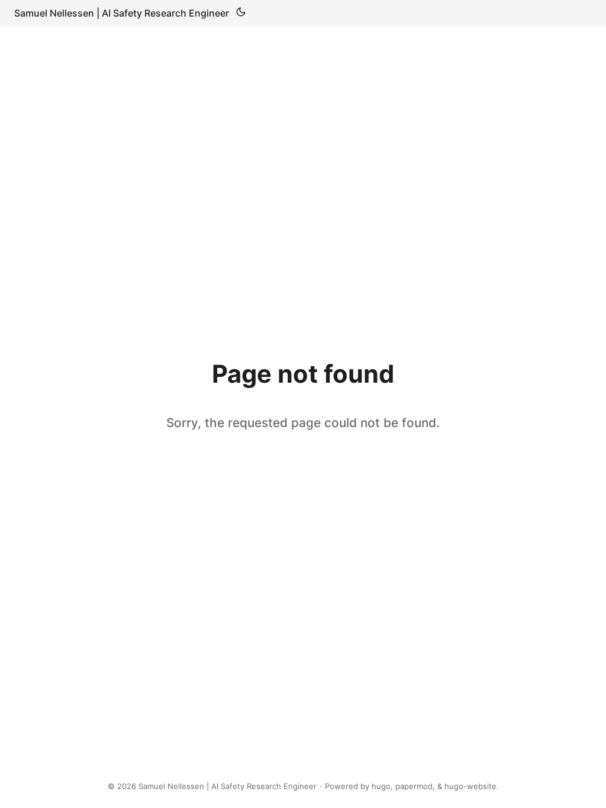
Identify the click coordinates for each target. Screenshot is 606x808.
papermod (414, 786)
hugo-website (470, 786)
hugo (381, 786)
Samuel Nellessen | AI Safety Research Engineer (121, 13)
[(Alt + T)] (241, 13)
